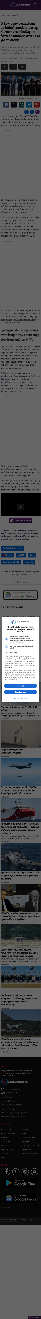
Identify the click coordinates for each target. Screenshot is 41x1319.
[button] (20, 652)
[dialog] (20, 659)
